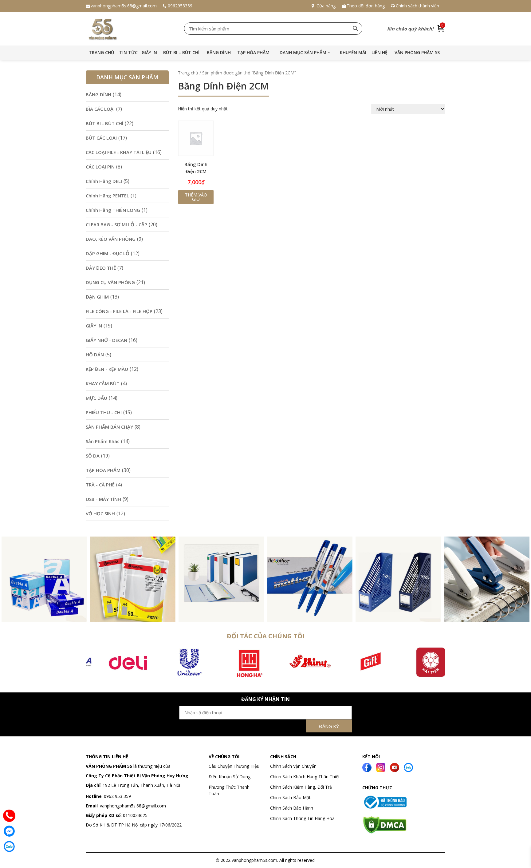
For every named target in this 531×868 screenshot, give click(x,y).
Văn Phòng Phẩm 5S (417, 52)
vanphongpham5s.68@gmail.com (124, 6)
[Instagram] (380, 767)
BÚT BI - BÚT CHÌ (104, 123)
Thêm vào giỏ (196, 197)
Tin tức (128, 52)
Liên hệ (379, 52)
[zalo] (408, 767)
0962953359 (180, 6)
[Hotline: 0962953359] (9, 816)
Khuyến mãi (353, 52)
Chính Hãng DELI (104, 181)
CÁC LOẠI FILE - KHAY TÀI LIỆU (118, 152)
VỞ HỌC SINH (100, 513)
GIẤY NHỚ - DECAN (106, 340)
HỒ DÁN (95, 354)
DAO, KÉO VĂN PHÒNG (111, 239)
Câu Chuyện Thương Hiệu (234, 766)
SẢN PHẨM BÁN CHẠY (109, 427)
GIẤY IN (149, 52)
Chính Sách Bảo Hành (291, 808)
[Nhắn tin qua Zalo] (9, 846)
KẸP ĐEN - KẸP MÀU (107, 369)
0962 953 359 (117, 796)
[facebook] (367, 767)
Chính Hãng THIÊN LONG (113, 210)
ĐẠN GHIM (97, 297)
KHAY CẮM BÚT (103, 383)
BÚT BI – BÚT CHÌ (181, 52)
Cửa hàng (326, 6)
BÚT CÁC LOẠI (101, 138)
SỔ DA (93, 456)
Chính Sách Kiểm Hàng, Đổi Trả (301, 787)
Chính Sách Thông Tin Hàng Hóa (302, 818)
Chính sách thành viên (417, 6)
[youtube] (394, 767)
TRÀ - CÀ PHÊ (100, 485)
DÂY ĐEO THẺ (101, 268)
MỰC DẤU (96, 398)
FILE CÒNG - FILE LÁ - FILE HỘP (119, 311)
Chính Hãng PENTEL (107, 195)
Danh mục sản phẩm (303, 52)
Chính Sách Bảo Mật (290, 797)
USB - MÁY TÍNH (103, 499)
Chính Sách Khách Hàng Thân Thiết (305, 776)
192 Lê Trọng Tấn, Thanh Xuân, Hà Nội (141, 785)
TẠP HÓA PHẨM (253, 52)
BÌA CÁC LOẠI (100, 109)
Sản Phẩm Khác (103, 441)
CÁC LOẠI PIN (100, 167)
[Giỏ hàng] (440, 28)
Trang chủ (101, 52)
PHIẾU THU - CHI (104, 412)
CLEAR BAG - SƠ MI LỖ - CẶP (116, 224)
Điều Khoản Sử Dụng (229, 776)
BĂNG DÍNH (219, 52)
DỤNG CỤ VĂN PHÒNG (110, 282)
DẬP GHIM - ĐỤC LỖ (107, 253)
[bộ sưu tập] (44, 578)
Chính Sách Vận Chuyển (294, 766)
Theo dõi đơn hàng (366, 6)
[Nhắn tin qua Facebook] (9, 831)
